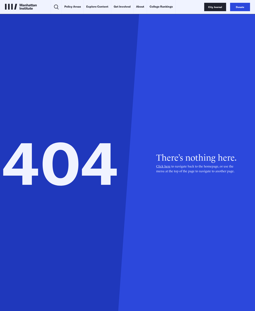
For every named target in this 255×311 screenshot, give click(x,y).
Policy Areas (72, 6)
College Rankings (161, 6)
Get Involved (122, 6)
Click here (163, 166)
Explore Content (97, 6)
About (140, 6)
